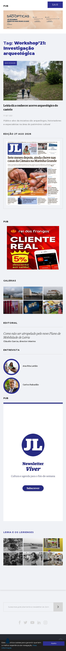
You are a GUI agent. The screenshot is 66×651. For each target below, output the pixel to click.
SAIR (55, 4)
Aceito (53, 643)
